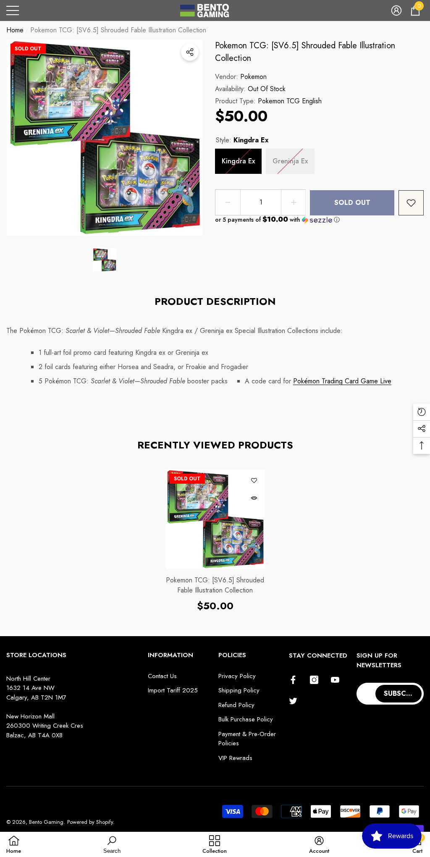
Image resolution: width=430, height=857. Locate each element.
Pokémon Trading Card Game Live (342, 381)
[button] (396, 10)
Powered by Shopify (90, 822)
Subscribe (402, 693)
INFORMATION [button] (170, 655)
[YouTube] (335, 679)
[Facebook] (293, 679)
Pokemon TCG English (290, 101)
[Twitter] (293, 700)
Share (189, 52)
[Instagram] (314, 679)
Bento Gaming (46, 822)
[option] (104, 137)
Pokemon (253, 76)
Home (15, 30)
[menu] (12, 10)
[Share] (189, 52)
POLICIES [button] (232, 655)
